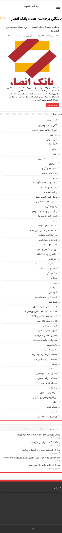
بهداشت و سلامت (49, 187)
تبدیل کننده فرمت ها (47, 216)
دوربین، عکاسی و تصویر (46, 249)
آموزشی (53, 135)
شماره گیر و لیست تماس (46, 297)
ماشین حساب (50, 350)
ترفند (55, 221)
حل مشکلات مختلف (48, 235)
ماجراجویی (52, 345)
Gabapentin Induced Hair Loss (44, 465)
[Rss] (33, 529)
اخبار (55, 154)
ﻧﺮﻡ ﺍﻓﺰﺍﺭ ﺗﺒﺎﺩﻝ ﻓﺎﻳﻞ (48, 393)
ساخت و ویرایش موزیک (46, 264)
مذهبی (54, 364)
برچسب (16, 429)
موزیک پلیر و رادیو (49, 383)
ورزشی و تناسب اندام (47, 416)
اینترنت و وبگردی (49, 168)
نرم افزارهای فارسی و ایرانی (31, 35)
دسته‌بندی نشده (50, 245)
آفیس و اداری (51, 121)
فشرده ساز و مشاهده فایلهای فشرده (41, 311)
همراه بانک (16, 35)
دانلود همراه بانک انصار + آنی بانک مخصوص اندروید (32, 29)
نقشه (55, 402)
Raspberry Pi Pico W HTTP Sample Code (38, 435)
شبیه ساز (53, 288)
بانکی (54, 178)
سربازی (54, 278)
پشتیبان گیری (51, 206)
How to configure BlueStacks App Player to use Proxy (31, 458)
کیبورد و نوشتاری (49, 326)
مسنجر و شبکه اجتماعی (46, 373)
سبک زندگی (51, 273)
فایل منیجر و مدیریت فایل (45, 307)
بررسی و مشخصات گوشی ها (44, 183)
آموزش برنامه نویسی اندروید (44, 130)
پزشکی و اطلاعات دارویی (46, 202)
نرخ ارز (54, 388)
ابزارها (54, 149)
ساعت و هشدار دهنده (47, 268)
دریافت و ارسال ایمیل (47, 240)
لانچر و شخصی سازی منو (46, 335)
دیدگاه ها (28, 429)
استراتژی (53, 163)
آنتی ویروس (51, 140)
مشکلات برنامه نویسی (47, 378)
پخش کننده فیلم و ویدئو (46, 197)
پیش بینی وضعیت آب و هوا (44, 211)
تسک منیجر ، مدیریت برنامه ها (43, 230)
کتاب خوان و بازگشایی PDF (44, 316)
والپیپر (54, 412)
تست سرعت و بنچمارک (47, 226)
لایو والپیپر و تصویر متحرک (45, 340)
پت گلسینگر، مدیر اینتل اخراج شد (45, 442)
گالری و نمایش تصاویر (47, 331)
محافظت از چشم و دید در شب (43, 354)
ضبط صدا (52, 302)
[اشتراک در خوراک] (1, 18)
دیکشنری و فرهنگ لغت (46, 254)
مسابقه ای (52, 369)
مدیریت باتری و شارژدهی (45, 359)
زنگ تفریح (52, 259)
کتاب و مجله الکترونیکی (46, 321)
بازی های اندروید (49, 173)
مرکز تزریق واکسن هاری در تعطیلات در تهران (40, 450)
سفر (55, 283)
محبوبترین (41, 429)
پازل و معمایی (50, 192)
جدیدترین (54, 429)
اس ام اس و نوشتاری (47, 159)
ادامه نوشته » (52, 105)
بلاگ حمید (31, 6)
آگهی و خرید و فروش (47, 125)
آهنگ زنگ (52, 144)
